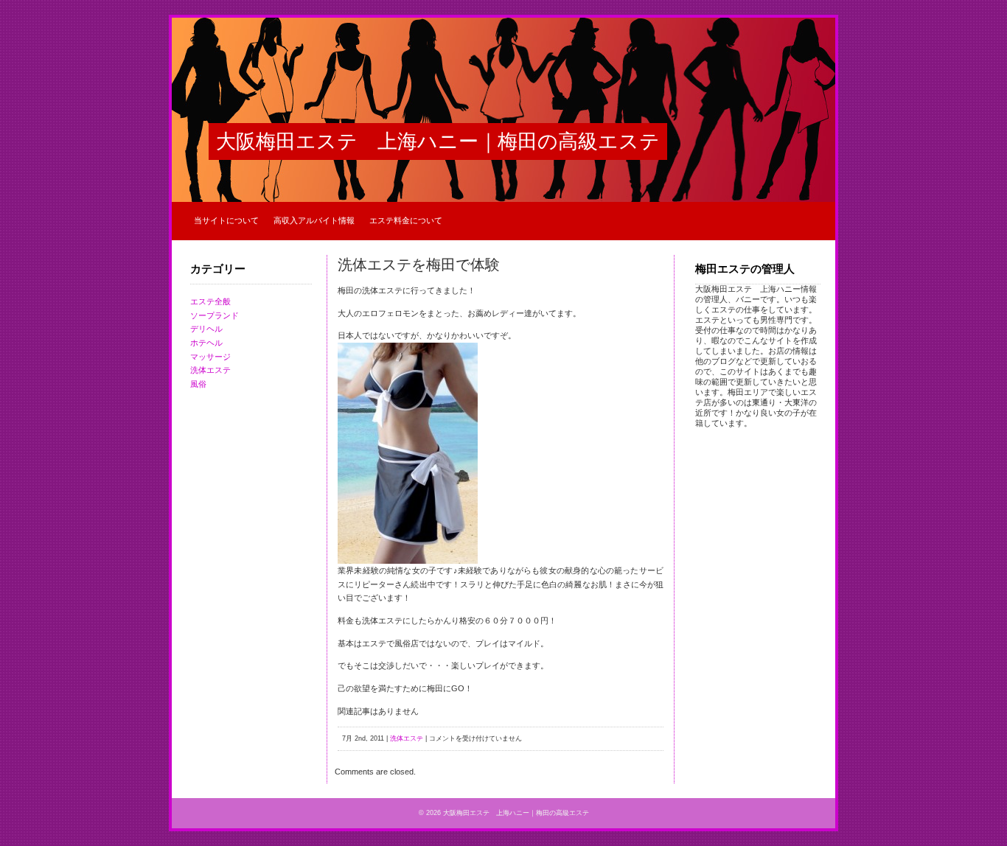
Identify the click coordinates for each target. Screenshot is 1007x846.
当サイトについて (226, 220)
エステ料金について (405, 220)
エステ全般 (210, 301)
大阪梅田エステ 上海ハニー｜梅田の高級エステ (438, 141)
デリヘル (206, 328)
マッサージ (210, 356)
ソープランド (214, 315)
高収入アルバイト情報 (314, 220)
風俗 (198, 384)
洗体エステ (210, 370)
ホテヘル (206, 342)
